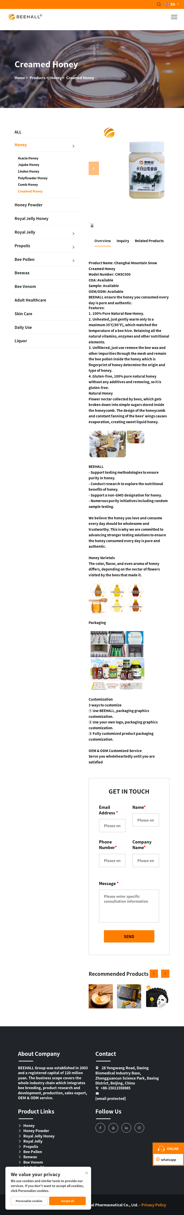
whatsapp (168, 1159)
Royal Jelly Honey (31, 218)
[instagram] (139, 1128)
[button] (154, 974)
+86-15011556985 (115, 1087)
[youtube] (113, 1128)
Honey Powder (28, 204)
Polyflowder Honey (33, 178)
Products (38, 77)
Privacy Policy (153, 1204)
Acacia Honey (28, 158)
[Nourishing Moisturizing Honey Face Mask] (157, 996)
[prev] (94, 168)
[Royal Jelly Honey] (129, 996)
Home (20, 77)
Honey (55, 77)
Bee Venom (25, 286)
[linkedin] (126, 1128)
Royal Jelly (25, 232)
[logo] (25, 16)
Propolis (22, 245)
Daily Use (23, 327)
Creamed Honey (80, 77)
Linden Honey (28, 171)
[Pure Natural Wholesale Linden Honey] (101, 996)
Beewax (22, 272)
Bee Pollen (25, 259)
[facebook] (100, 1128)
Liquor (21, 340)
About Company (39, 1053)
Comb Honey (28, 184)
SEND (129, 936)
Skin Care (23, 313)
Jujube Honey (28, 165)
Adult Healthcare (30, 300)
